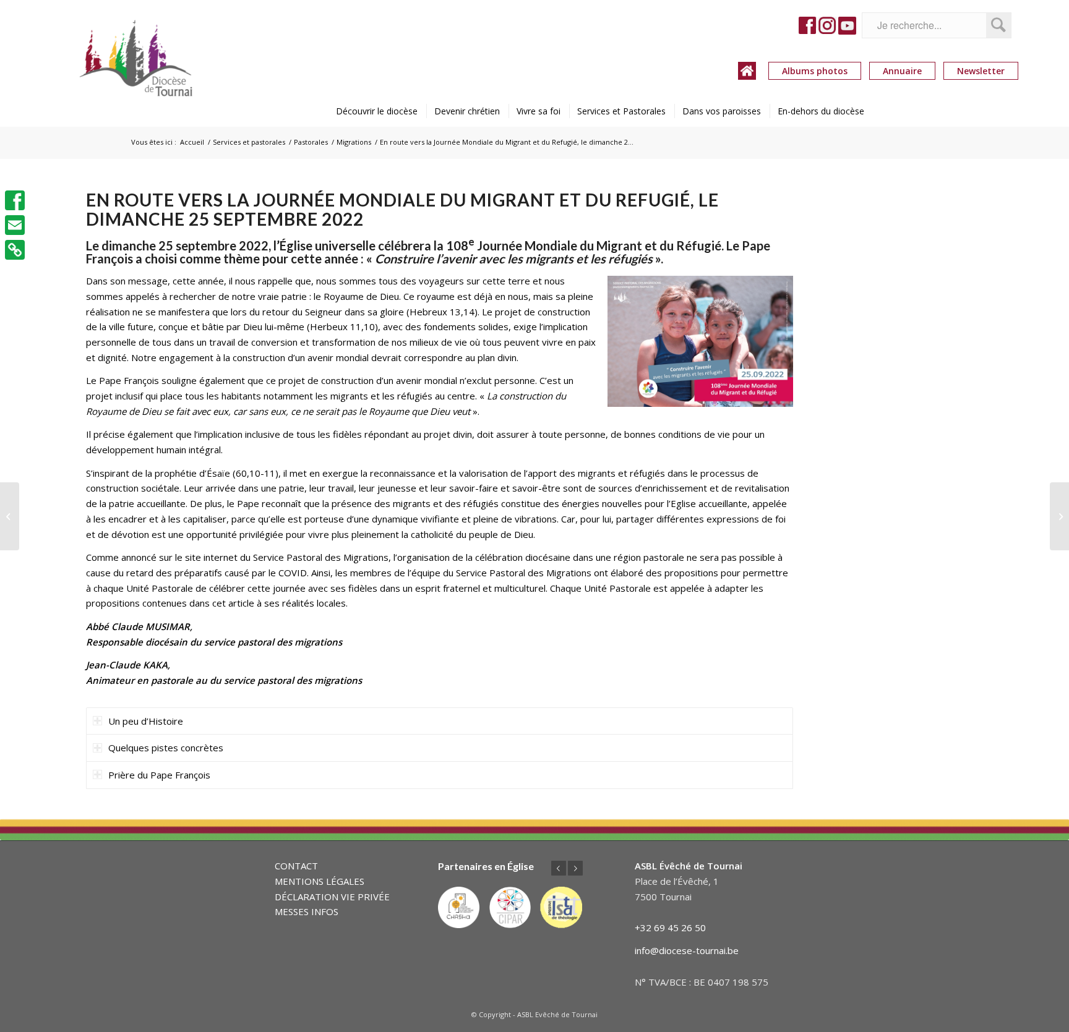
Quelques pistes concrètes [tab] (165, 747)
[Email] (14, 225)
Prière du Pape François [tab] (159, 775)
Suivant (575, 868)
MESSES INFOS (306, 911)
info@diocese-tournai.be (687, 950)
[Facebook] (14, 200)
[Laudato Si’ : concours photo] (1059, 516)
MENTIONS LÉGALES (319, 881)
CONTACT (296, 865)
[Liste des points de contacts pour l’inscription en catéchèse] (9, 516)
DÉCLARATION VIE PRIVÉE (332, 896)
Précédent (558, 868)
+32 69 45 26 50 (670, 927)
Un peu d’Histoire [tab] (145, 721)
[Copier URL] (14, 249)
